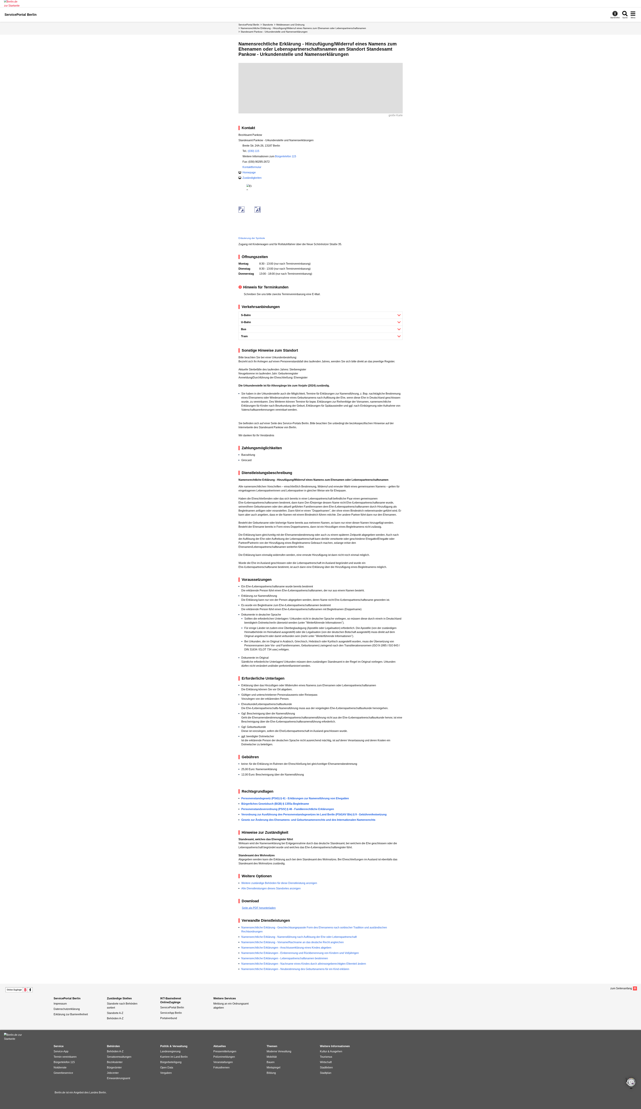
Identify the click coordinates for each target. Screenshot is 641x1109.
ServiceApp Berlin (171, 1012)
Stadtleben (326, 1067)
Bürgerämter (114, 1067)
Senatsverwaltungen (119, 1056)
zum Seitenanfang (621, 988)
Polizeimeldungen (224, 1056)
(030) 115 (253, 151)
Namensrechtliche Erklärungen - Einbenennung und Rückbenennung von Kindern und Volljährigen (300, 953)
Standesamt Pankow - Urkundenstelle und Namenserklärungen (274, 31)
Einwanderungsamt (118, 1078)
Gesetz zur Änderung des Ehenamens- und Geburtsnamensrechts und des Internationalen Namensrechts (308, 819)
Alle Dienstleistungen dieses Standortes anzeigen (271, 888)
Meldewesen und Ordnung (290, 24)
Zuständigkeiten (252, 177)
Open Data (166, 1067)
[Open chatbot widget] (631, 1083)
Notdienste (60, 1067)
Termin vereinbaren (65, 1056)
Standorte (268, 24)
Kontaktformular (251, 167)
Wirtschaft (326, 1062)
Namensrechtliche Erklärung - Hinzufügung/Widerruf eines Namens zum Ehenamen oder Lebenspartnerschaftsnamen (303, 28)
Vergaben (166, 1072)
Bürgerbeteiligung (170, 1062)
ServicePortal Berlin (248, 24)
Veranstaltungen (223, 1062)
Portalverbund (168, 1018)
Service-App (61, 1051)
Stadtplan (325, 1072)
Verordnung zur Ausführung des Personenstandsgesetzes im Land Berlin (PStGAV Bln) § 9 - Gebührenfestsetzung (314, 814)
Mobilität (272, 1056)
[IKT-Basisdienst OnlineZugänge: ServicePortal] (19, 989)
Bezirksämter (115, 1062)
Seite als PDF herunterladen (259, 907)
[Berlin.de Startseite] (14, 1037)
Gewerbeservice (63, 1072)
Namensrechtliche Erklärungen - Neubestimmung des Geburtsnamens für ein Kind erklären (295, 969)
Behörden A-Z (115, 1018)
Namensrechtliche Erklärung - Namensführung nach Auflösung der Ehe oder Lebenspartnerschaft (299, 936)
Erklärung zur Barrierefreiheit (71, 1014)
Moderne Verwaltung (279, 1051)
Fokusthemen (221, 1067)
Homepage (249, 172)
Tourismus (326, 1056)
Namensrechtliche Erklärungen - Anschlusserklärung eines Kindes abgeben (286, 947)
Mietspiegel (273, 1067)
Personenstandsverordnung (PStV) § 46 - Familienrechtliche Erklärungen (287, 809)
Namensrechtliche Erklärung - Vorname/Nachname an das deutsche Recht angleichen (292, 942)
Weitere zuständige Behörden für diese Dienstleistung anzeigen (279, 883)
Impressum (60, 1003)
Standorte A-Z (115, 1013)
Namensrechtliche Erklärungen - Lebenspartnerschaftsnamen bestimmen (284, 958)
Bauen (270, 1062)
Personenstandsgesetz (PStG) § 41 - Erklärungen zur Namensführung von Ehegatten (295, 798)
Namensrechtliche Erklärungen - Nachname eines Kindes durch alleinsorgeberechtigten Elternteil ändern (303, 963)
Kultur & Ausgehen (331, 1051)
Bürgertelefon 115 (285, 156)
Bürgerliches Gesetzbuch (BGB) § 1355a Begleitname (275, 803)
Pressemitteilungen (224, 1051)
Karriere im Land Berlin (174, 1056)
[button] (320, 315)
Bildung (271, 1072)
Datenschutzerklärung (67, 1009)
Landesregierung (170, 1051)
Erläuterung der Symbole (251, 238)
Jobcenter (113, 1072)
